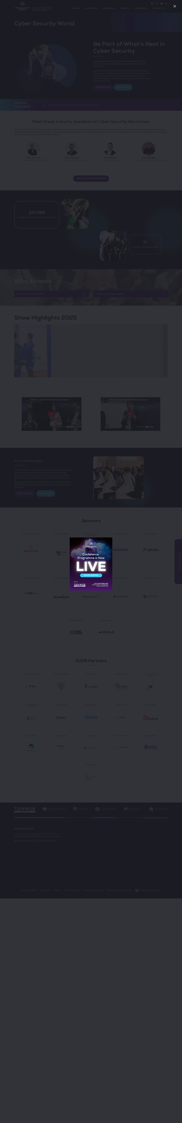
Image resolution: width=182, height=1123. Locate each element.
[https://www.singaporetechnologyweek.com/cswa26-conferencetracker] (91, 590)
